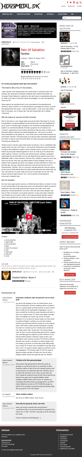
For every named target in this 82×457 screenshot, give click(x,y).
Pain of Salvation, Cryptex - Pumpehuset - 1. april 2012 (70, 72)
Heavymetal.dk (20, 6)
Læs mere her (70, 293)
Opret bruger (71, 6)
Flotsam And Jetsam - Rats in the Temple (69, 153)
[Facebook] (67, 2)
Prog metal (34, 64)
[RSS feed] (81, 2)
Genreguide (64, 441)
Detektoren (62, 14)
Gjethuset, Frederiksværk (70, 233)
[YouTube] (77, 2)
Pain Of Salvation (32, 50)
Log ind (63, 6)
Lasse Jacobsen (35, 42)
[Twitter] (71, 2)
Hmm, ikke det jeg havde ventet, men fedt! (30, 404)
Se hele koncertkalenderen (70, 237)
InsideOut (24, 58)
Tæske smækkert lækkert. (24, 394)
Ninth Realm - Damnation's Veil (67, 173)
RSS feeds (63, 445)
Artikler (62, 443)
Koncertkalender (23, 14)
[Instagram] (74, 2)
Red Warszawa (70, 228)
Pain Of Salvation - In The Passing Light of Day (69, 47)
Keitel (28, 272)
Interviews (38, 14)
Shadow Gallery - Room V (24, 277)
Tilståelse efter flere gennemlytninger (29, 360)
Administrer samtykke (67, 449)
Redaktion (63, 437)
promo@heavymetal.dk (15, 450)
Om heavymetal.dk (66, 435)
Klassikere (63, 439)
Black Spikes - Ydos (68, 192)
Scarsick (63, 107)
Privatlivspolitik (65, 447)
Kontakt (79, 6)
